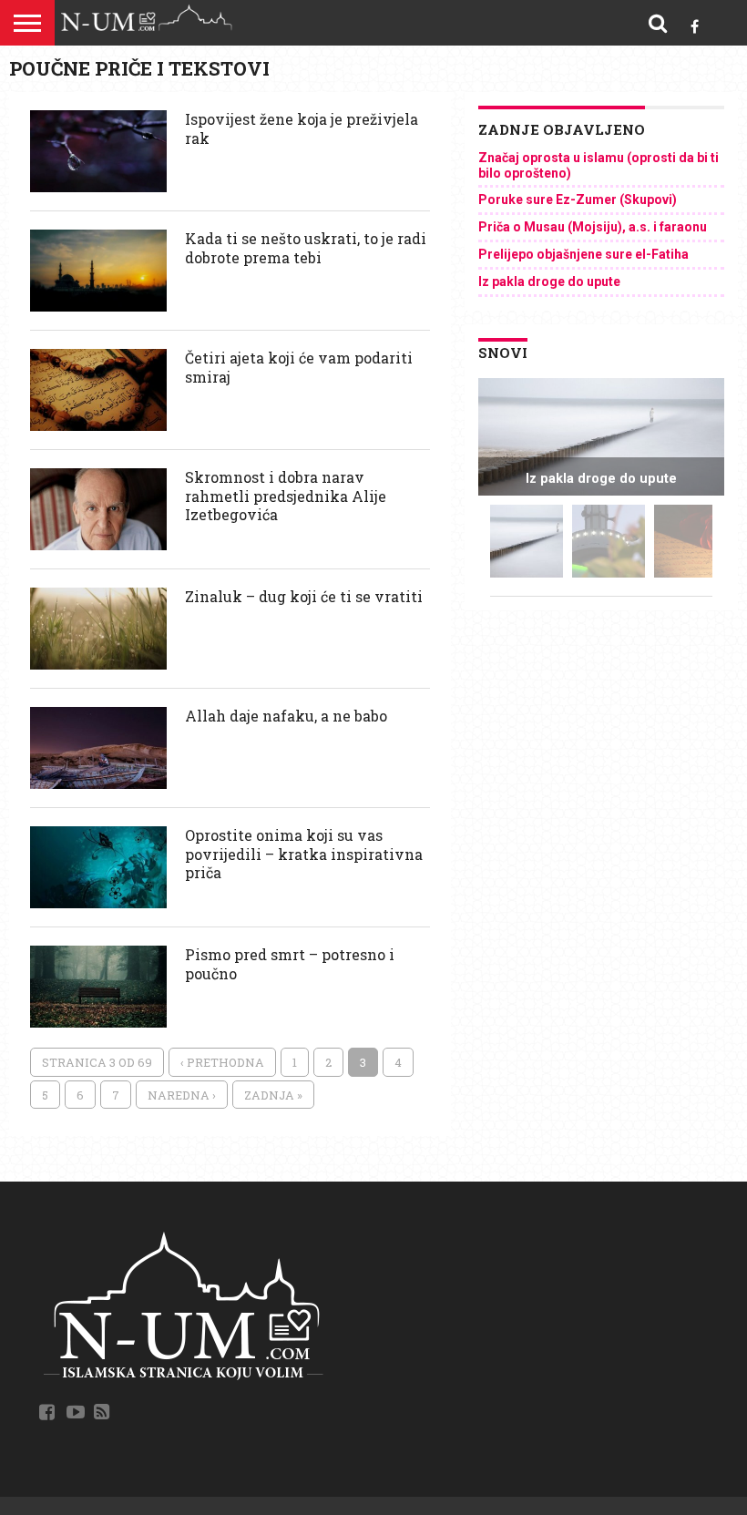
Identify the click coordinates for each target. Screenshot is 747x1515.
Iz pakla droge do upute (549, 281)
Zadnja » (273, 1095)
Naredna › (182, 1095)
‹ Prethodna (222, 1062)
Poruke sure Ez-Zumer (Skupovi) (577, 199)
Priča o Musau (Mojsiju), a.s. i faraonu (592, 227)
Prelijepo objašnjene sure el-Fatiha (583, 254)
